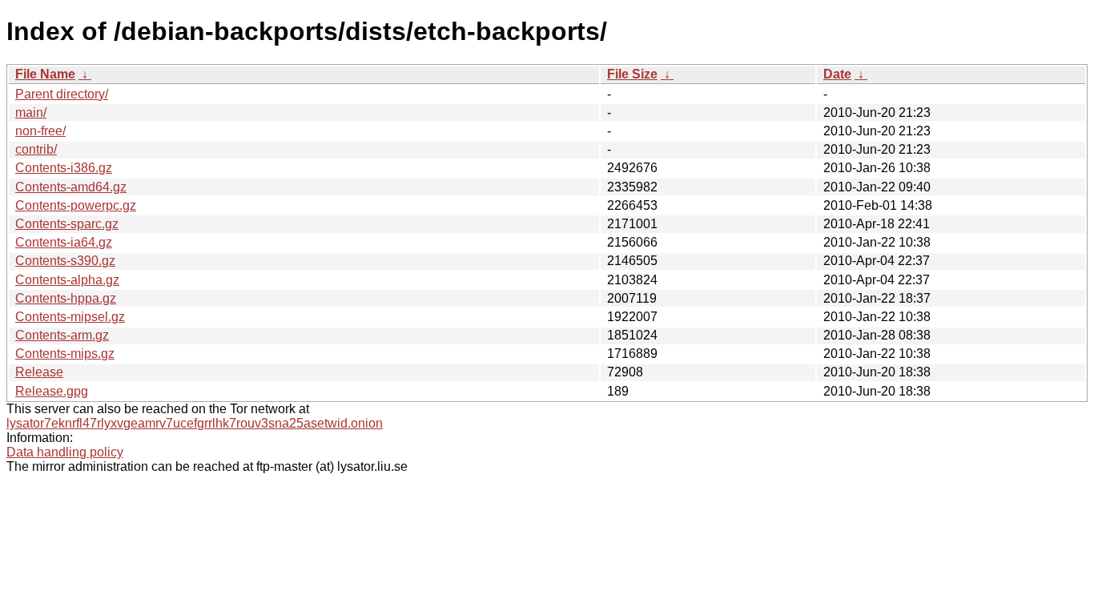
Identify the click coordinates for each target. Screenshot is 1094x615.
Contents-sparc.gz (67, 224)
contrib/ (36, 149)
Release (39, 372)
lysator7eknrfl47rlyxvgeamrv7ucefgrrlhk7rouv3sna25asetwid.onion (194, 423)
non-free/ (40, 131)
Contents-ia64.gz (63, 242)
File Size (632, 74)
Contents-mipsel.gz (70, 317)
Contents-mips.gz (65, 353)
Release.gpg (51, 391)
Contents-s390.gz (65, 260)
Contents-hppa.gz (65, 298)
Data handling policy (64, 452)
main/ (30, 112)
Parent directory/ (61, 94)
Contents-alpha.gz (67, 280)
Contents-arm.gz (62, 335)
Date (837, 74)
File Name (45, 74)
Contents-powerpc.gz (75, 205)
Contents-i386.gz (63, 168)
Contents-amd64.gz (71, 187)
